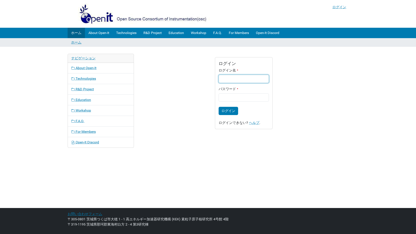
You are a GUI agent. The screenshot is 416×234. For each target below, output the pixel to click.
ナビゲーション (83, 58)
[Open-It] (139, 13)
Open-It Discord (267, 33)
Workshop (198, 33)
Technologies (126, 33)
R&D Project (152, 33)
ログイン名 (228, 70)
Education (176, 33)
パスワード (228, 89)
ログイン (339, 7)
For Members (239, 33)
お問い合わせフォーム (85, 214)
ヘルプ (254, 123)
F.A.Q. (217, 33)
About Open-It (98, 33)
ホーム (76, 33)
